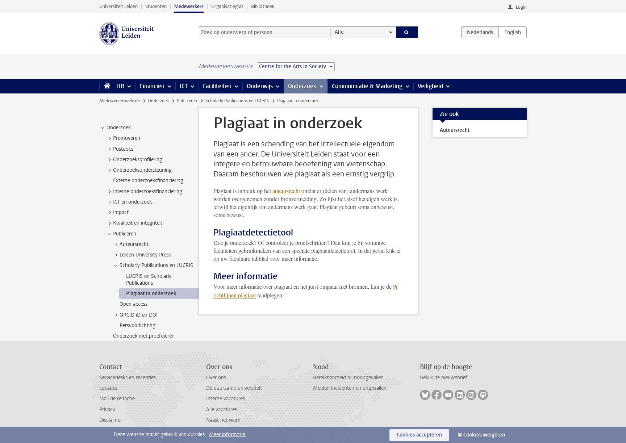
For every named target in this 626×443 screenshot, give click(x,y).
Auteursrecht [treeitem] (134, 244)
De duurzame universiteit (234, 388)
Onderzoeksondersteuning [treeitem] (142, 170)
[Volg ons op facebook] (436, 395)
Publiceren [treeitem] (124, 233)
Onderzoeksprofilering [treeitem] (137, 159)
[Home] (105, 86)
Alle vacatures (221, 409)
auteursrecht (286, 191)
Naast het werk (223, 420)
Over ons (216, 377)
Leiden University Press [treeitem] (145, 254)
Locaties (108, 388)
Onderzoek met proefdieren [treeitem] (144, 336)
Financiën (151, 86)
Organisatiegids (227, 6)
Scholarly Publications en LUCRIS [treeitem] (156, 265)
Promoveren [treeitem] (126, 138)
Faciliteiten (217, 86)
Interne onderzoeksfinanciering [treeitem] (147, 191)
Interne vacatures (225, 398)
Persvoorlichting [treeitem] (137, 325)
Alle (339, 32)
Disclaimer (110, 420)
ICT (184, 86)
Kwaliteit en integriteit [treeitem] (137, 223)
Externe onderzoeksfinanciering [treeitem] (148, 180)
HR (120, 86)
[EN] (512, 32)
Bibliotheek (263, 6)
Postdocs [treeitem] (123, 149)
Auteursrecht (455, 130)
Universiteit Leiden (118, 6)
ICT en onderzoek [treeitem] (132, 201)
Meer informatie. (227, 434)
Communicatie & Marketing (367, 86)
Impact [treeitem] (121, 212)
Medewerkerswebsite (119, 101)
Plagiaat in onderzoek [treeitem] (151, 293)
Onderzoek (302, 86)
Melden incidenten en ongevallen (350, 388)
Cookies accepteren (419, 434)
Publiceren (187, 101)
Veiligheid (430, 86)
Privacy (107, 409)
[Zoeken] (407, 32)
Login (521, 7)
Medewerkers (189, 6)
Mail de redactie (117, 398)
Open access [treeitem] (133, 304)
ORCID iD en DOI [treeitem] (139, 315)
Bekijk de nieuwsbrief (443, 377)
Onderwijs (260, 86)
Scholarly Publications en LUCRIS (237, 101)
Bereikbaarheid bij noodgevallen (348, 377)
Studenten (156, 6)
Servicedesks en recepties (127, 377)
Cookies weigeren (484, 434)
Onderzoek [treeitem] (119, 127)
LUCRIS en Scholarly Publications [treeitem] (148, 280)
